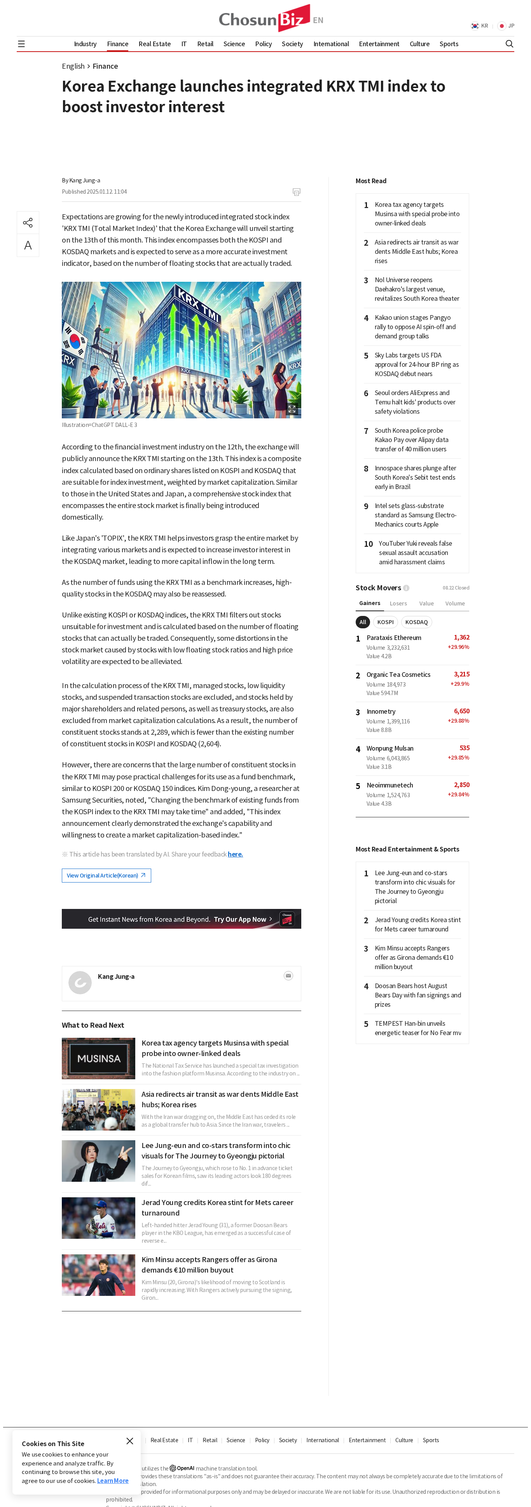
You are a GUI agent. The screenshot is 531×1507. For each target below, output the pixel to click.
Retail (210, 1440)
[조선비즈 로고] (265, 18)
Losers (398, 603)
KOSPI (385, 622)
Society (288, 1440)
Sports (431, 1440)
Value (426, 603)
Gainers (370, 603)
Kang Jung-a (84, 180)
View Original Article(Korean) (103, 875)
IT (190, 1440)
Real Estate (164, 1440)
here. (235, 854)
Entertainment (367, 1440)
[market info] (406, 588)
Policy (262, 1440)
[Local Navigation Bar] (21, 44)
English (73, 66)
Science (236, 1440)
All (363, 622)
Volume (455, 603)
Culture (404, 1440)
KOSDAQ (416, 622)
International (322, 1440)
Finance (105, 66)
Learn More (113, 1480)
